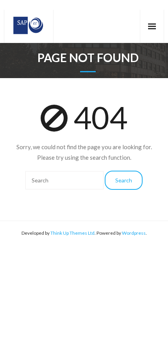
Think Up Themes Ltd (72, 233)
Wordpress (134, 233)
